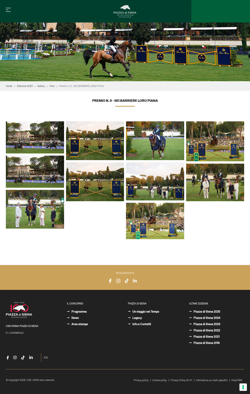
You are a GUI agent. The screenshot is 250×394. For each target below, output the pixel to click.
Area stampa (79, 324)
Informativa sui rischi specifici (212, 380)
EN (46, 357)
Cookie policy (159, 380)
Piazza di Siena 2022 (206, 330)
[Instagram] (118, 281)
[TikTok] (127, 281)
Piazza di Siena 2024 (206, 318)
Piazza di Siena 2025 (206, 311)
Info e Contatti (141, 324)
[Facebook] (110, 281)
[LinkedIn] (135, 281)
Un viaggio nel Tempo (145, 311)
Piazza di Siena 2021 (206, 336)
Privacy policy (141, 380)
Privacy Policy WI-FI (181, 380)
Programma (79, 311)
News (75, 318)
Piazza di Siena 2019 (206, 343)
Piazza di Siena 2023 (206, 324)
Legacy (137, 318)
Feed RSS (236, 380)
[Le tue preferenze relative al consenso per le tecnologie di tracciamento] (243, 387)
